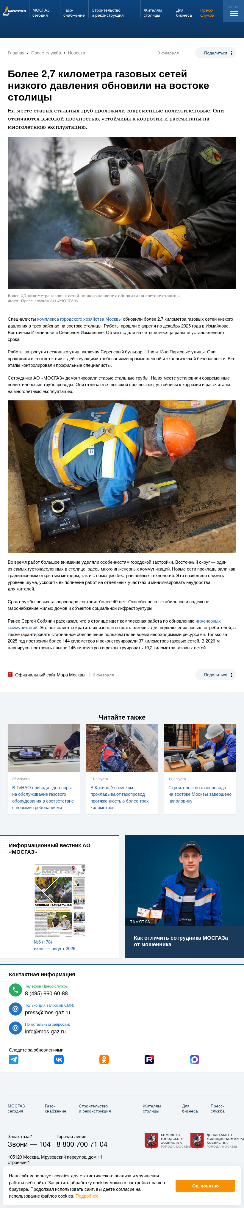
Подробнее (87, 1196)
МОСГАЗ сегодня (16, 1108)
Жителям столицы (152, 1108)
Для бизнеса (190, 1108)
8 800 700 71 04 (82, 1143)
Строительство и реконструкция (95, 1108)
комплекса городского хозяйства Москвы (79, 319)
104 (45, 1143)
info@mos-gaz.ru (45, 1031)
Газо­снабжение (55, 1108)
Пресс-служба (218, 1108)
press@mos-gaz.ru (47, 1012)
